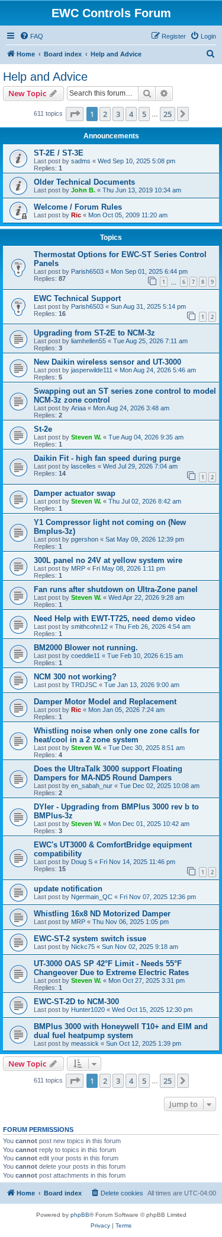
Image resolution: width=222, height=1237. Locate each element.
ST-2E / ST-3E (58, 152)
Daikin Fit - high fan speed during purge (107, 458)
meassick (85, 1043)
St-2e (43, 429)
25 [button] (167, 114)
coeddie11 (85, 655)
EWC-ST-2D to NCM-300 (76, 1001)
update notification (68, 888)
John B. (83, 190)
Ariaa (78, 408)
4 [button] (131, 114)
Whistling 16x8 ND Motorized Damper (102, 913)
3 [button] (118, 114)
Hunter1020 (88, 1009)
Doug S (81, 861)
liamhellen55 (88, 340)
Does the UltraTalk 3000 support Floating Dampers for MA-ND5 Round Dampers (108, 773)
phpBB (79, 1214)
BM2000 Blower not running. (86, 647)
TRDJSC (84, 684)
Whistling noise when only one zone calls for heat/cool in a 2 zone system (117, 735)
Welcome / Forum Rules (78, 207)
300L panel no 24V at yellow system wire (108, 560)
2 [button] (105, 114)
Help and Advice (45, 76)
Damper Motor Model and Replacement (105, 701)
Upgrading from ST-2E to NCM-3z (94, 332)
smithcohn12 (89, 626)
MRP (78, 568)
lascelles (83, 466)
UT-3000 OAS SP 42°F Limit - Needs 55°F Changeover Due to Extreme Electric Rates (111, 968)
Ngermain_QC (91, 896)
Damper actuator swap (74, 493)
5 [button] (144, 114)
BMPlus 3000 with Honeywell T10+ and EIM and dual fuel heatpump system (121, 1031)
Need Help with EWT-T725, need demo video (114, 618)
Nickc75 (83, 946)
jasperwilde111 (91, 370)
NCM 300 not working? (75, 676)
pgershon (84, 539)
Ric (76, 215)
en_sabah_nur (91, 785)
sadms (81, 160)
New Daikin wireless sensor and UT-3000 (107, 362)
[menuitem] (31, 36)
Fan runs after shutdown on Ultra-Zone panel (116, 589)
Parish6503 (87, 271)
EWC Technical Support (77, 298)
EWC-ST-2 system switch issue (90, 938)
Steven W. (86, 437)
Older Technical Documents (84, 182)
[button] (74, 114)
